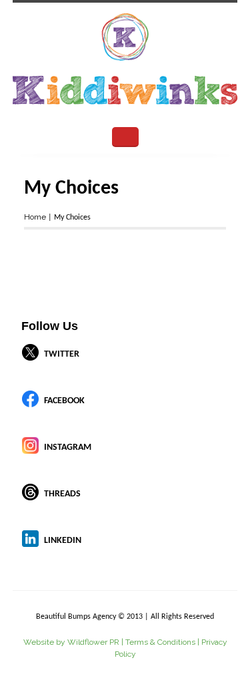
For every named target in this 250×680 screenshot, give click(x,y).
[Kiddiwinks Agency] (125, 61)
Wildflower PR (93, 642)
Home (35, 217)
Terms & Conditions (160, 642)
